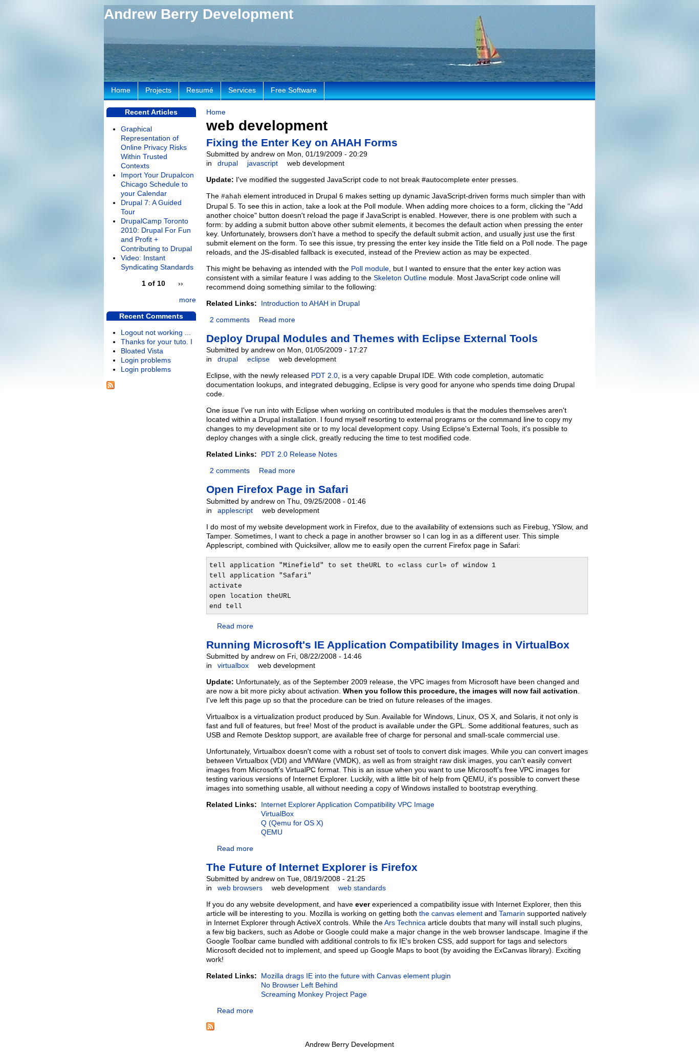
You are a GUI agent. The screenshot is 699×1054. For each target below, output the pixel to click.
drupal (227, 163)
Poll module (370, 268)
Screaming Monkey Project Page (314, 994)
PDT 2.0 (324, 375)
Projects (158, 90)
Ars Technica (405, 922)
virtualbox (233, 665)
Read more (277, 320)
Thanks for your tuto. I (156, 342)
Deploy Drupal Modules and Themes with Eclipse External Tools (372, 338)
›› (180, 283)
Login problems (146, 360)
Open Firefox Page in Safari (277, 489)
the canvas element (451, 913)
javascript (262, 163)
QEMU (271, 832)
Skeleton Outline (400, 278)
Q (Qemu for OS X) (292, 823)
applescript (235, 510)
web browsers (240, 888)
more (187, 300)
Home (216, 112)
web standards (362, 888)
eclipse (258, 359)
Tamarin (512, 913)
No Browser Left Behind (299, 985)
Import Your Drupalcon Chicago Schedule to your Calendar (157, 184)
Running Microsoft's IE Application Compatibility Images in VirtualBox (388, 645)
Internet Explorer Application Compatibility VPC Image (347, 804)
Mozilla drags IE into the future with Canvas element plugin (356, 976)
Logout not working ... (156, 332)
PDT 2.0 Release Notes (299, 454)
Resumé (199, 90)
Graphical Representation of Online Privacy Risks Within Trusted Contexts (154, 147)
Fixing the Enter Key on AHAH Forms (302, 142)
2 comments (230, 320)
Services (242, 90)
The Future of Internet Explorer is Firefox (312, 867)
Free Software (294, 90)
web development (315, 163)
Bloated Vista (142, 351)
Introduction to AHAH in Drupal (310, 303)
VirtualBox (277, 814)
